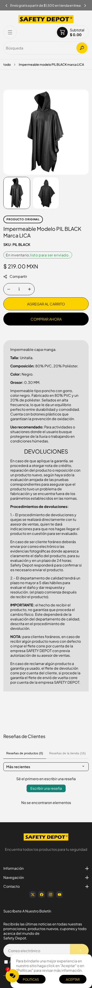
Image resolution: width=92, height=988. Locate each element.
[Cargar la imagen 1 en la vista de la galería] (16, 193)
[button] (85, 4)
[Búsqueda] (82, 47)
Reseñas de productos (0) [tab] (24, 753)
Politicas (31, 979)
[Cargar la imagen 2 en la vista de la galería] (45, 193)
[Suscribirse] (79, 950)
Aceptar (73, 979)
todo (7, 64)
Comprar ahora (46, 319)
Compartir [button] (18, 276)
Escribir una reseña (46, 788)
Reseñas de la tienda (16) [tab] (67, 753)
